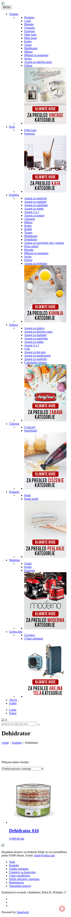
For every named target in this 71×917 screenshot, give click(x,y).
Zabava (13, 324)
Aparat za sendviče (35, 198)
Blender (29, 24)
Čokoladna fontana (35, 362)
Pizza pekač (31, 246)
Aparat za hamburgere (37, 355)
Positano (29, 17)
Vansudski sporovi (20, 885)
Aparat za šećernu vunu (38, 331)
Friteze (28, 65)
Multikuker (30, 48)
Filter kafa (30, 34)
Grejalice (29, 635)
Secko (28, 58)
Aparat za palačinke (36, 205)
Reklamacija (16, 882)
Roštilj (28, 229)
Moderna (14, 560)
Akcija (13, 699)
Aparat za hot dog (35, 352)
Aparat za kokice (34, 215)
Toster (28, 44)
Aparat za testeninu (35, 263)
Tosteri (28, 232)
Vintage (13, 14)
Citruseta (29, 27)
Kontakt (14, 865)
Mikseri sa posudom (36, 55)
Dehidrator (30, 239)
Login (12, 709)
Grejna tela (15, 631)
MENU (6, 7)
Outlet (12, 703)
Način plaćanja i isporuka (24, 879)
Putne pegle (31, 498)
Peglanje (14, 492)
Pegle (27, 495)
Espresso (29, 31)
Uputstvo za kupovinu (22, 872)
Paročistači (30, 430)
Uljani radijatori (33, 638)
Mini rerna (30, 38)
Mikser (28, 51)
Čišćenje (14, 423)
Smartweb (23, 912)
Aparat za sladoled (35, 201)
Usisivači (29, 427)
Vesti (12, 861)
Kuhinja (14, 194)
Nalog (12, 713)
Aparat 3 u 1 (31, 212)
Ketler (28, 41)
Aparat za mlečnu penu (38, 62)
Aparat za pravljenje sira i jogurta (44, 242)
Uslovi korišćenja (19, 875)
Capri (27, 20)
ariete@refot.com (44, 855)
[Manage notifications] (62, 909)
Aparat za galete (34, 208)
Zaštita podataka (19, 868)
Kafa (12, 126)
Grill (27, 348)
